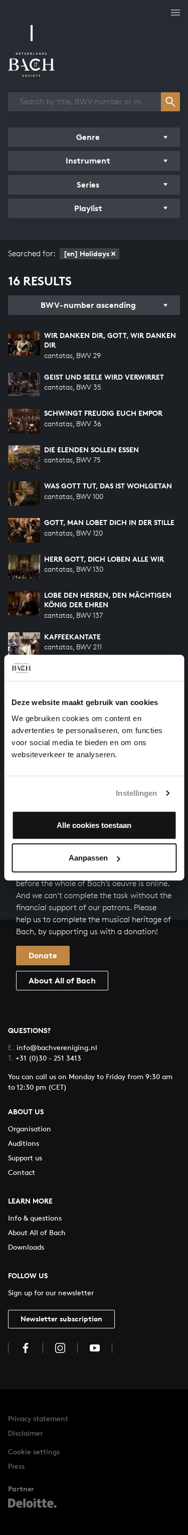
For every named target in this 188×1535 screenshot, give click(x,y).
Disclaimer (25, 1433)
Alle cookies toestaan (94, 824)
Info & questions (35, 1218)
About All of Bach (62, 980)
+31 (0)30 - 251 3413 (44, 1058)
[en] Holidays (86, 253)
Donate (43, 955)
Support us (25, 1157)
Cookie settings (34, 1451)
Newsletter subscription (61, 1318)
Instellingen (136, 793)
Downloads (26, 1247)
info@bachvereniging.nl (52, 1047)
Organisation (29, 1128)
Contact (21, 1172)
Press (16, 1466)
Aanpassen (88, 858)
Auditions (23, 1143)
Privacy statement (38, 1418)
